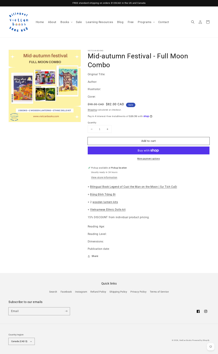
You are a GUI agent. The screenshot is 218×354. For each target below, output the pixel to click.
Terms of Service (159, 291)
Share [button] (95, 256)
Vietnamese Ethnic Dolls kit (108, 209)
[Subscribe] (66, 311)
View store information (104, 177)
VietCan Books (185, 340)
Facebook (66, 291)
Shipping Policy (118, 291)
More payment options (148, 158)
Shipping (92, 110)
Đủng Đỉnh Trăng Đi (103, 194)
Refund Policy (98, 291)
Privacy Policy (138, 291)
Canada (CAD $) (19, 341)
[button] (66, 22)
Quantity (92, 122)
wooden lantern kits (105, 202)
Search (53, 291)
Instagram (81, 291)
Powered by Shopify (200, 340)
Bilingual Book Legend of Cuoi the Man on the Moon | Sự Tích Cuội (133, 186)
